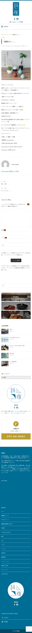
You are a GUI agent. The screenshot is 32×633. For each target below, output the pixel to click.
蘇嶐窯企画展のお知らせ (7, 524)
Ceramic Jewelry (5, 532)
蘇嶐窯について (5, 515)
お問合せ (3, 553)
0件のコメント (25, 46)
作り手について (5, 519)
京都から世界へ (5, 565)
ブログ (3, 544)
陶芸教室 (3, 557)
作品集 (3, 528)
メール (3, 237)
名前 (3, 230)
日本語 (21, 22)
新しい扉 (3, 184)
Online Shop (4, 574)
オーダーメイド (5, 561)
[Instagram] (17, 19)
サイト (2, 245)
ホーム (3, 511)
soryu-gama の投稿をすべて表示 (10, 171)
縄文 (2, 536)
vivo (2, 540)
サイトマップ (4, 569)
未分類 (2, 37)
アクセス (3, 549)
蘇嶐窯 (18, 631)
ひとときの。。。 (6, 190)
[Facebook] (14, 19)
